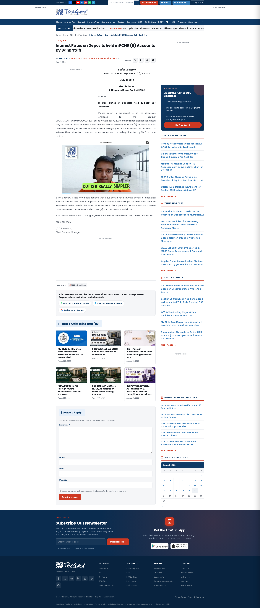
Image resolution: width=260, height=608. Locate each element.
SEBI (173, 22)
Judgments (159, 577)
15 (195, 485)
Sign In (198, 2)
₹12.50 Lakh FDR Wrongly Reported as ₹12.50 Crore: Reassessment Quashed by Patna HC (181, 251)
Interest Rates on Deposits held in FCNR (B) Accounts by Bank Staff (105, 48)
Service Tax (93, 22)
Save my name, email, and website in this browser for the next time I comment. (94, 491)
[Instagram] (85, 2)
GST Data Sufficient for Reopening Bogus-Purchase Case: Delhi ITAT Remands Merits (179, 224)
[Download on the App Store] (179, 546)
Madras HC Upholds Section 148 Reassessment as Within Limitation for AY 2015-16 (182, 167)
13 (182, 485)
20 (182, 490)
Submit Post (182, 2)
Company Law (108, 22)
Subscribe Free (118, 541)
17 (164, 490)
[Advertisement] (41, 49)
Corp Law (193, 22)
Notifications (81, 35)
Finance (182, 22)
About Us (185, 568)
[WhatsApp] (89, 2)
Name (62, 457)
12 (176, 485)
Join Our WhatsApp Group (76, 303)
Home (59, 22)
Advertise (185, 577)
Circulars (158, 572)
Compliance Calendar (164, 581)
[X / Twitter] (74, 2)
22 (195, 490)
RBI (167, 22)
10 (164, 485)
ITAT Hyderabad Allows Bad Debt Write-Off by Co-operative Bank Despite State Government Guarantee (134, 28)
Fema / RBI (68, 35)
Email (62, 468)
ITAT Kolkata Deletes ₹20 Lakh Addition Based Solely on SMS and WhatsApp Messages (182, 238)
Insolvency (131, 581)
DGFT (161, 22)
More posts (167, 196)
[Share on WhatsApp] (147, 60)
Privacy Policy (180, 597)
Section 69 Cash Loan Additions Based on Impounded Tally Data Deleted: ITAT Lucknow (182, 302)
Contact (184, 581)
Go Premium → (182, 125)
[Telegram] (93, 2)
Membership (187, 585)
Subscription (150, 2)
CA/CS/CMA (131, 585)
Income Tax (69, 22)
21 (189, 490)
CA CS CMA (150, 22)
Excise (121, 22)
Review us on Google (74, 310)
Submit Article (187, 572)
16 (201, 485)
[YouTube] (78, 2)
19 (176, 490)
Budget (81, 22)
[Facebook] (70, 2)
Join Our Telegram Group (109, 303)
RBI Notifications (78, 285)
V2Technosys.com (106, 597)
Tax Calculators (161, 585)
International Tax (106, 585)
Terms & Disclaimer (196, 597)
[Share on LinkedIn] (141, 60)
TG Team (63, 58)
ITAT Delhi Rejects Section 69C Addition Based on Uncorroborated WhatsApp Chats (182, 289)
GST (140, 22)
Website (63, 480)
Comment (64, 425)
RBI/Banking (131, 577)
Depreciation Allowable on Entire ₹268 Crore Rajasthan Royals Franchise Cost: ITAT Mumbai (182, 335)
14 (189, 485)
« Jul (163, 506)
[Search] (136, 3)
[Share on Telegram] (153, 60)
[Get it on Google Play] (160, 546)
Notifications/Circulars (106, 58)
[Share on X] (135, 60)
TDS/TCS (103, 581)
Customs (131, 22)
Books (167, 2)
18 (170, 490)
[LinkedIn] (82, 2)
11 (170, 485)
